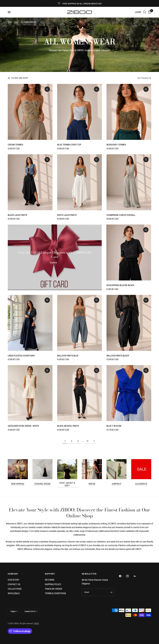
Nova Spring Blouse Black (120, 285)
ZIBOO (36, 623)
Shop (16, 22)
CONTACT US (14, 584)
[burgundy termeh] (129, 112)
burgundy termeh (116, 144)
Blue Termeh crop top (69, 144)
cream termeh (15, 144)
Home (10, 22)
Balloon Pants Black (118, 355)
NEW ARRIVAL (17, 483)
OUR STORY (13, 579)
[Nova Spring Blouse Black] (128, 252)
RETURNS (49, 579)
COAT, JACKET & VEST (67, 484)
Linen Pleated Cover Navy (21, 355)
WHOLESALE (14, 593)
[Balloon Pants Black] (129, 323)
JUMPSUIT (116, 483)
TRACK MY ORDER (53, 588)
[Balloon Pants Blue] (79, 323)
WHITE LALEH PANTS (67, 215)
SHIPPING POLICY (53, 584)
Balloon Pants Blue (67, 355)
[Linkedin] (137, 576)
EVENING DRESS (42, 483)
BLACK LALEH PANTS (17, 215)
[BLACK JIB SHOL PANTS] (79, 393)
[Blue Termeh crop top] (79, 112)
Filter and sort (19, 78)
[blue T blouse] (129, 393)
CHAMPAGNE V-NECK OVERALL (121, 215)
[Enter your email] (111, 592)
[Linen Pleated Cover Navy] (30, 323)
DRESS (92, 483)
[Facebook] (122, 576)
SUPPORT (50, 574)
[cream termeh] (30, 112)
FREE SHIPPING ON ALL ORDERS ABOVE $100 (82, 3)
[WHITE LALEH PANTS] (79, 182)
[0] (149, 12)
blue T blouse (114, 425)
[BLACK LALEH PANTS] (30, 182)
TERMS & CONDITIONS (55, 593)
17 (87, 441)
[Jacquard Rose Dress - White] (30, 393)
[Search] (144, 12)
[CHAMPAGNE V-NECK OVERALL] (129, 182)
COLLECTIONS (14, 588)
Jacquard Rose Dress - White (23, 425)
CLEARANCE (141, 483)
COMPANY (13, 574)
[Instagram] (129, 576)
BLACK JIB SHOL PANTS (68, 425)
